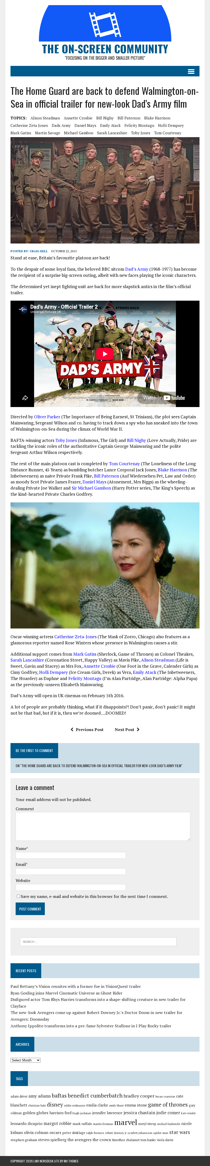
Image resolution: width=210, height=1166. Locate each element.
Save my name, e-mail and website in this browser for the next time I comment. (94, 896)
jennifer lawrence (107, 1112)
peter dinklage (73, 1132)
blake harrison (157, 117)
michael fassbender (168, 1124)
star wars (179, 1132)
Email (21, 864)
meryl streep (147, 1124)
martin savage (47, 132)
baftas (59, 1095)
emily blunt (116, 1105)
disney (55, 1104)
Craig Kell (39, 251)
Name (21, 848)
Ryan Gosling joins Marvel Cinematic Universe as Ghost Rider (66, 993)
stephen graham (23, 1139)
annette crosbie (78, 117)
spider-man (160, 1133)
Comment (25, 809)
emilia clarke (97, 1105)
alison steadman (45, 117)
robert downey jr (116, 1133)
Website (23, 880)
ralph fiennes (95, 1133)
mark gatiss (20, 132)
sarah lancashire (112, 132)
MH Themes (71, 1161)
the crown (101, 1139)
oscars (55, 1132)
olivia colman (36, 1132)
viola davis (165, 1139)
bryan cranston (165, 1096)
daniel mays (85, 125)
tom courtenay (167, 132)
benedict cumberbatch (95, 1095)
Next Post (124, 729)
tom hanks (148, 1140)
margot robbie (57, 1123)
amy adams (39, 1096)
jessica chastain (139, 1113)
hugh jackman (81, 1113)
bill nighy (105, 117)
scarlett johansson (140, 1133)
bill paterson (129, 117)
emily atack (110, 125)
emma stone (136, 1105)
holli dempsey (171, 125)
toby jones (140, 132)
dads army (61, 125)
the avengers (79, 1139)
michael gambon (78, 132)
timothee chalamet (126, 1140)
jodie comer (168, 1113)
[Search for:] (98, 941)
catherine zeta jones (29, 125)
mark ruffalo (82, 1123)
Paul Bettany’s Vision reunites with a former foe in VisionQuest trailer (75, 986)
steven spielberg (52, 1139)
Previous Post (89, 729)
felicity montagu (139, 125)
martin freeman (103, 1124)
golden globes (35, 1112)
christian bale (37, 1105)
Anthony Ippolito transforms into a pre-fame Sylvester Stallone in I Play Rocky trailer (90, 1026)
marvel (125, 1122)
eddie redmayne (74, 1105)
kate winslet (188, 1113)
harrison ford (60, 1112)
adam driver (18, 1096)
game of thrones (168, 1104)
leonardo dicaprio (26, 1123)
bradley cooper (139, 1096)
